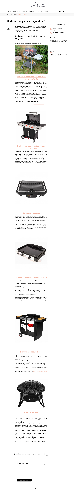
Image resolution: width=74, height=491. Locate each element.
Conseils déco (32, 11)
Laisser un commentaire (10, 29)
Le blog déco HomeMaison (17, 488)
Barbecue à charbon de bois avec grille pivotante (31, 77)
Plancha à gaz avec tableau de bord (31, 277)
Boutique (46, 11)
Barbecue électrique (31, 213)
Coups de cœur (39, 11)
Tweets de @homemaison (55, 47)
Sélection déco (24, 11)
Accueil (9, 11)
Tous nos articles (16, 11)
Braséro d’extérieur (31, 412)
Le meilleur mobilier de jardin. (21, 442)
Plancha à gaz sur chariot (31, 352)
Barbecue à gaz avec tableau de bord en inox (31, 147)
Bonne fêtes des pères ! (39, 104)
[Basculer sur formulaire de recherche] (66, 11)
